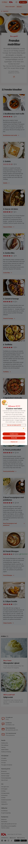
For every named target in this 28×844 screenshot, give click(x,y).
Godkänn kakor (14, 434)
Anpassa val (14, 442)
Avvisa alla (14, 438)
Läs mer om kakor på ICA (14, 425)
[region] (14, 422)
